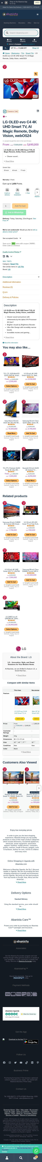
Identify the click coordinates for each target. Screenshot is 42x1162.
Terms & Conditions (23, 1111)
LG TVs (21, 267)
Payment (34, 1111)
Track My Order (9, 1111)
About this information (11, 343)
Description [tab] (7, 277)
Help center (24, 1110)
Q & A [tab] (5, 292)
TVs (22, 53)
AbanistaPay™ (19, 978)
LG (9, 269)
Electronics (15, 53)
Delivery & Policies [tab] (10, 297)
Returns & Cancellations (28, 1115)
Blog (17, 1110)
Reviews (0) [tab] (8, 287)
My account (34, 1110)
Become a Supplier (12, 1115)
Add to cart (20, 206)
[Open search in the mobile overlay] (21, 32)
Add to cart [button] (30, 384)
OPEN (37, 3)
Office (29, 23)
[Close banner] (2, 3)
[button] (36, 74)
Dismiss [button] (4, 1151)
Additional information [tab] (12, 282)
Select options (11, 386)
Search (21, 1158)
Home (7, 53)
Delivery (7, 1113)
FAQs (13, 1113)
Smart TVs (30, 53)
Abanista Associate (25, 961)
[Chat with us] (36, 1150)
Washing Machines (10, 23)
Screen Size (6, 167)
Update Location (28, 44)
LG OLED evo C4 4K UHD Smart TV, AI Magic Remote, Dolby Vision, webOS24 (21, 712)
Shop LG (35, 48)
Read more (11, 433)
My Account (7, 1158)
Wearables (21, 23)
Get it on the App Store (24, 1148)
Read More (9, 161)
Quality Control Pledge (11, 252)
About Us (19, 1113)
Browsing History (9, 1110)
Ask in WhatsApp (15, 212)
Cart (32, 1156)
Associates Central (30, 1113)
